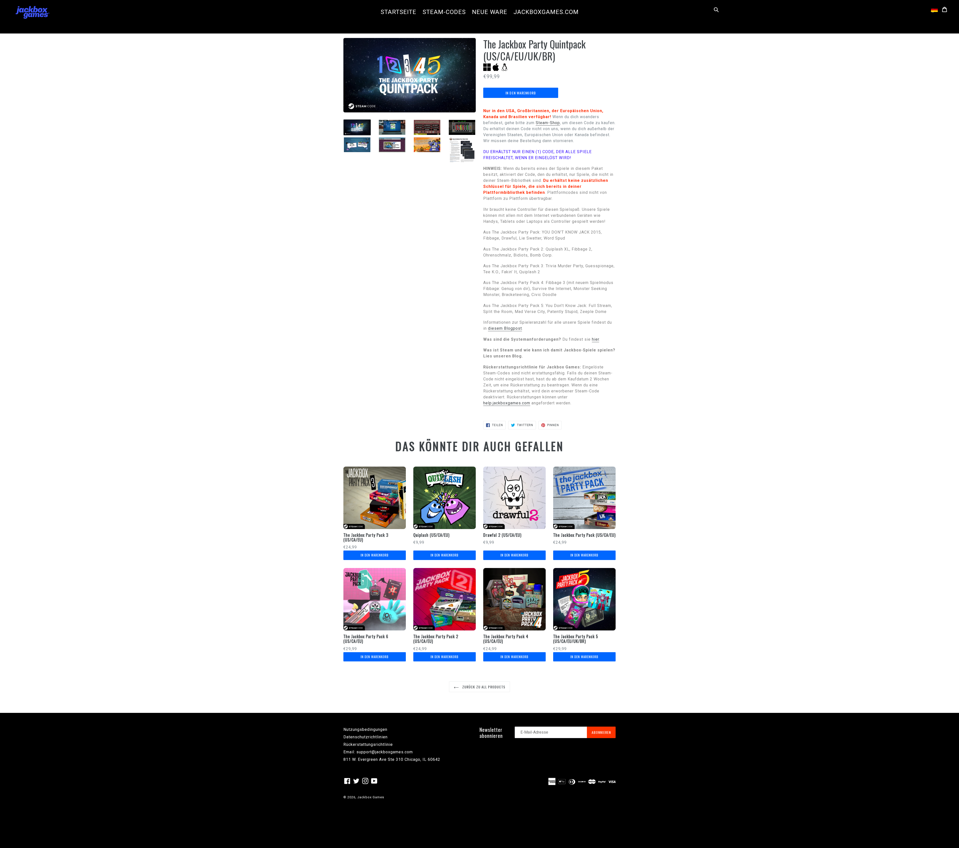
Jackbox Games (370, 797)
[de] (934, 9)
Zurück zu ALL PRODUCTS (483, 686)
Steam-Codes (444, 11)
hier (595, 339)
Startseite (398, 11)
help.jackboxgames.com (506, 403)
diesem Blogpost (505, 328)
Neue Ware (489, 11)
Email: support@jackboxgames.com (378, 752)
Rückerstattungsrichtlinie (368, 744)
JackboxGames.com (546, 11)
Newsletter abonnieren (491, 733)
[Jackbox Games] (32, 12)
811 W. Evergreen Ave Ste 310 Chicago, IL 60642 (391, 759)
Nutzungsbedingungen (365, 729)
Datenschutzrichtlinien (365, 737)
